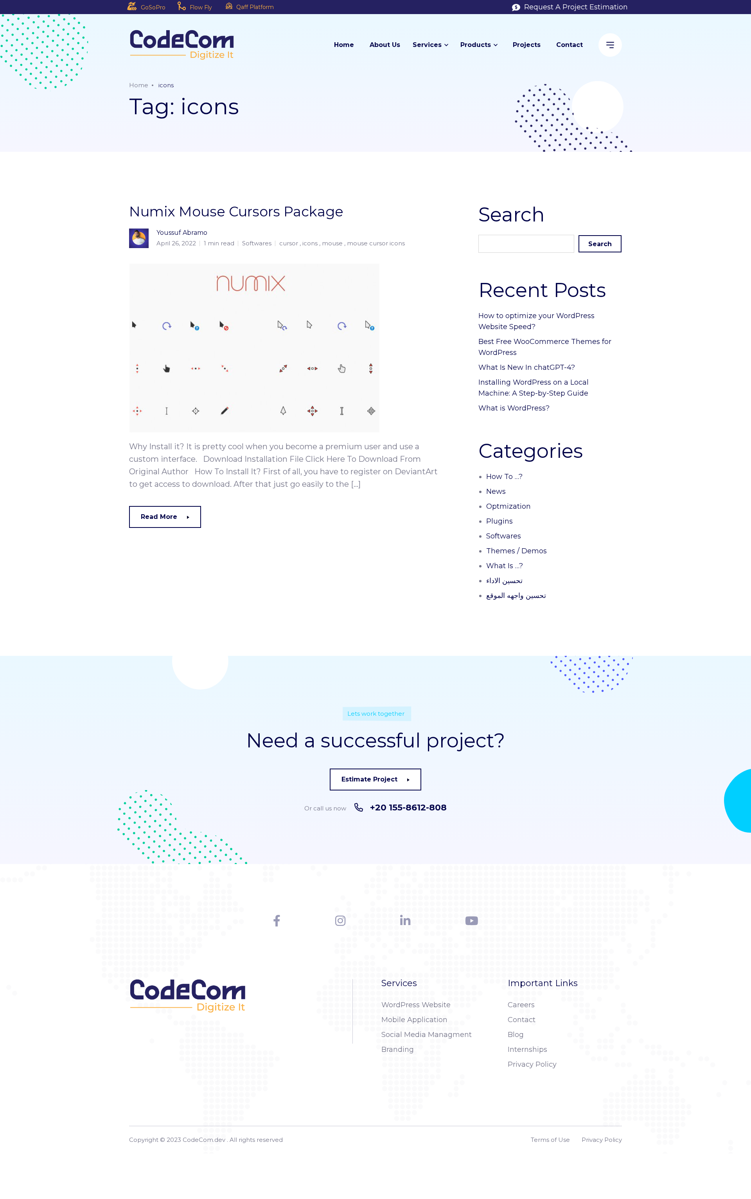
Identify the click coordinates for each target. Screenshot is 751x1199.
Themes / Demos (516, 551)
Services (427, 45)
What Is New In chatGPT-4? (526, 367)
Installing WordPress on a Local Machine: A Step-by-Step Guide (533, 388)
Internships (527, 1049)
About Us (385, 45)
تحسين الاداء (504, 580)
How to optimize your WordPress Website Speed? (536, 321)
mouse (332, 243)
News (496, 491)
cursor (288, 243)
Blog (516, 1034)
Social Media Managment (426, 1034)
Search (600, 244)
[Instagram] (340, 921)
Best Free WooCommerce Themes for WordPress (544, 347)
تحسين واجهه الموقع (516, 595)
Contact (569, 45)
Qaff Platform (255, 7)
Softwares (256, 243)
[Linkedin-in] (405, 921)
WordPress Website (416, 1005)
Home (344, 45)
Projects (527, 45)
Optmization (508, 506)
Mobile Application (414, 1019)
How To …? (504, 476)
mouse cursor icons (376, 243)
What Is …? (504, 566)
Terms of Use (550, 1139)
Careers (521, 1005)
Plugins (499, 521)
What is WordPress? (514, 408)
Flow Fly (201, 7)
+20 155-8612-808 (408, 808)
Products (475, 45)
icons (310, 243)
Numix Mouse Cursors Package (236, 211)
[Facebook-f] (276, 921)
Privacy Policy (532, 1064)
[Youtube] (471, 921)
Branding (397, 1049)
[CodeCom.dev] (182, 45)
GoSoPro (153, 7)
